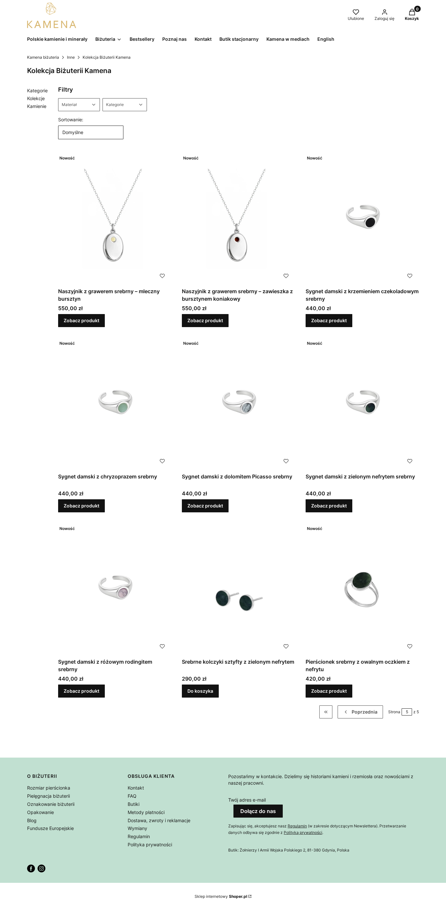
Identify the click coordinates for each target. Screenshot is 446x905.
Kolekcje (36, 98)
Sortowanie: (70, 119)
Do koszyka (200, 691)
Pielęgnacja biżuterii (48, 796)
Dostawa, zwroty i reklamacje (159, 820)
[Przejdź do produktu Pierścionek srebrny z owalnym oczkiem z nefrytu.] (362, 589)
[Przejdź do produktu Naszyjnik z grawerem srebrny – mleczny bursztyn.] (114, 218)
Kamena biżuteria (43, 57)
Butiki (133, 804)
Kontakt (136, 788)
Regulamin (139, 836)
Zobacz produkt (81, 320)
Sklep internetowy (221, 896)
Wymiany (137, 828)
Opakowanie (40, 812)
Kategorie (37, 90)
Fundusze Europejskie (50, 828)
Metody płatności (146, 812)
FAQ (132, 796)
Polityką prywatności (303, 832)
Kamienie (36, 106)
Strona (394, 711)
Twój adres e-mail (247, 800)
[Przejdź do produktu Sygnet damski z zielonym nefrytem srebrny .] (362, 404)
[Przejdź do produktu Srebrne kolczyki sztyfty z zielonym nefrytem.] (238, 589)
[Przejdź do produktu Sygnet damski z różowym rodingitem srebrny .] (114, 589)
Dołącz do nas (258, 811)
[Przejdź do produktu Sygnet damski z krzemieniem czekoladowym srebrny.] (362, 218)
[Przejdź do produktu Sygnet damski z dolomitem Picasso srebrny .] (238, 404)
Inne (71, 57)
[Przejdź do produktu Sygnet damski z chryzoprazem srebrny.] (114, 404)
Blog (32, 820)
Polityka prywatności (150, 844)
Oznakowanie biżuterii (50, 804)
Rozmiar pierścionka (48, 788)
